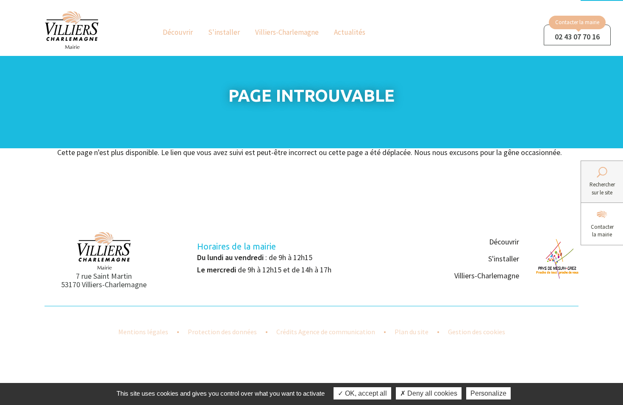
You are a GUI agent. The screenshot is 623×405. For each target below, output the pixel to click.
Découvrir (178, 32)
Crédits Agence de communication (325, 331)
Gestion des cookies (476, 331)
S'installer (224, 32)
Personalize (488, 393)
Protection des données (222, 331)
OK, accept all (365, 393)
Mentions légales (143, 331)
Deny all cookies (431, 393)
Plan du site (411, 331)
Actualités (349, 32)
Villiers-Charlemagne (287, 32)
